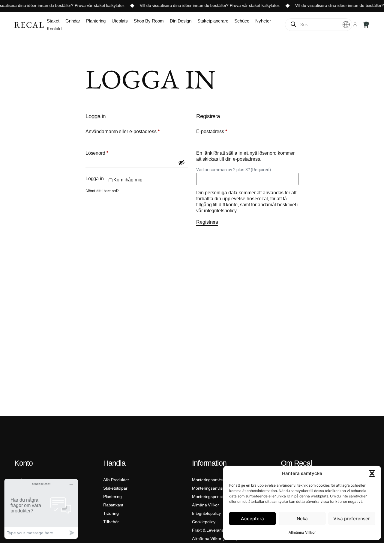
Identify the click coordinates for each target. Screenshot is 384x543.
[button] (372, 473)
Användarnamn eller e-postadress (135, 131)
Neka (302, 518)
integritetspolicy (220, 210)
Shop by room (149, 20)
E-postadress (224, 131)
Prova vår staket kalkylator (95, 5)
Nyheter (263, 20)
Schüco (241, 20)
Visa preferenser (351, 518)
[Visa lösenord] (181, 162)
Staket (53, 20)
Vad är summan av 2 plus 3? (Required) (233, 170)
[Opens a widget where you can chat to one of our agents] (41, 508)
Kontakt (54, 28)
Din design (180, 20)
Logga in (95, 178)
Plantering (96, 20)
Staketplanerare (212, 20)
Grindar (72, 20)
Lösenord (110, 153)
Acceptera (252, 518)
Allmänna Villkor (302, 532)
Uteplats (120, 20)
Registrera (207, 222)
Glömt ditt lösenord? (102, 191)
